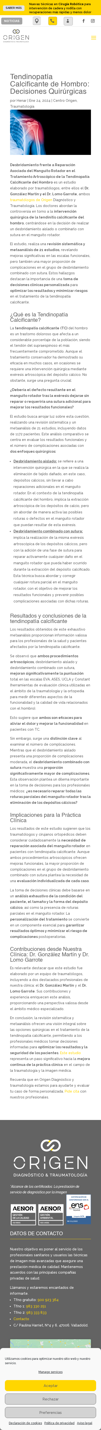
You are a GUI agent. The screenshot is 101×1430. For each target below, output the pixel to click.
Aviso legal (84, 1423)
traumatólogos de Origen (31, 200)
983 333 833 (36, 1313)
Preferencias (50, 1412)
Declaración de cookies (25, 1423)
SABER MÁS (14, 8)
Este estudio (70, 1053)
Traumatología (22, 106)
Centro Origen (65, 101)
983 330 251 (36, 1306)
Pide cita (72, 1091)
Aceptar (51, 1386)
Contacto (21, 1319)
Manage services (50, 1372)
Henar (21, 101)
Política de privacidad (59, 1423)
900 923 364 (48, 1300)
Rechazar (50, 1399)
